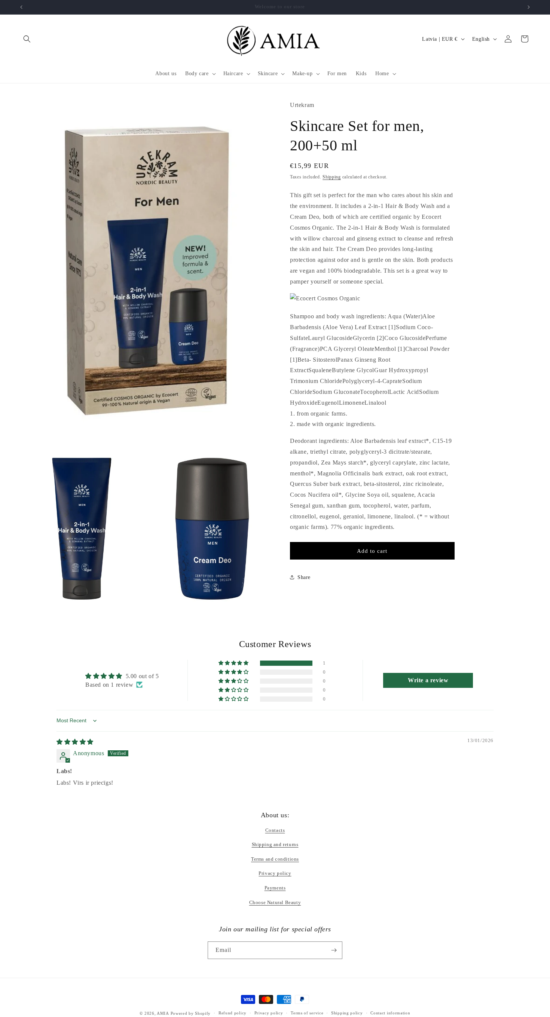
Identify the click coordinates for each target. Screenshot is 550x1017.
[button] (27, 39)
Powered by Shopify (191, 1013)
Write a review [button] (428, 680)
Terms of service (307, 1013)
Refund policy (233, 1013)
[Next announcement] (528, 7)
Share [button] (304, 577)
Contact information (390, 1013)
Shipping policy (347, 1013)
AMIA (163, 1013)
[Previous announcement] (21, 7)
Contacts (275, 830)
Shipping (332, 177)
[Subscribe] (334, 950)
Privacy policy (275, 873)
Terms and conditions (275, 859)
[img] (75, 742)
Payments (275, 888)
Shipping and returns (275, 844)
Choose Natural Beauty (275, 902)
